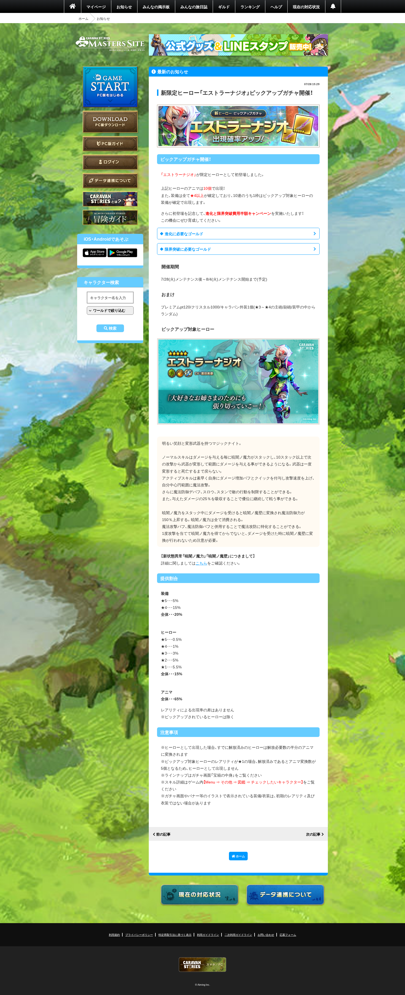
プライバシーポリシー (139, 934)
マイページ (96, 6)
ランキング (250, 6)
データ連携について (110, 180)
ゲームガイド (110, 217)
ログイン (110, 162)
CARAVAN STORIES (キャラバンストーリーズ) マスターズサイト (110, 43)
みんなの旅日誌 (193, 6)
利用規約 (114, 934)
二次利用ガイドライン (238, 934)
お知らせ (124, 6)
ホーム (83, 18)
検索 (113, 328)
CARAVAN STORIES (202, 964)
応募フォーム (288, 934)
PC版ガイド (110, 143)
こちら (201, 563)
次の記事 (313, 834)
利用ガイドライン (208, 934)
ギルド (224, 6)
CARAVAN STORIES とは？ (110, 199)
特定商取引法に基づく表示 (174, 934)
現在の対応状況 (306, 6)
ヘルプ (276, 6)
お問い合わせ (266, 934)
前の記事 (163, 834)
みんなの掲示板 (156, 6)
